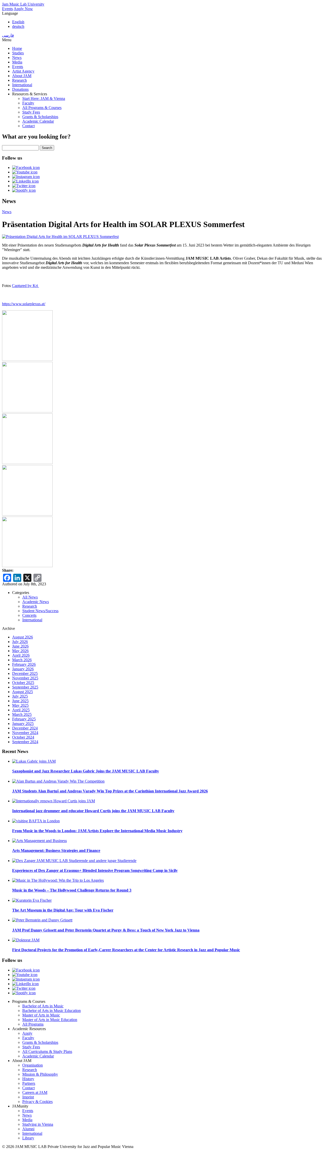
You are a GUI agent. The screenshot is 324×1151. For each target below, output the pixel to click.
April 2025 (21, 710)
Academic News (35, 602)
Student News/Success (40, 611)
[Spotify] (24, 190)
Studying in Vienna (37, 1124)
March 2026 (22, 660)
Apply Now (23, 9)
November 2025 (25, 678)
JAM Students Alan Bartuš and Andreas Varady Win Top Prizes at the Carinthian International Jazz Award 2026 (110, 791)
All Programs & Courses (42, 107)
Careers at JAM (34, 1092)
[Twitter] (23, 186)
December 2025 (25, 673)
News (17, 57)
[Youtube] (24, 172)
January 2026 (23, 669)
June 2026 (20, 646)
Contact (28, 126)
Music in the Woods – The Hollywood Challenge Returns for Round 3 (71, 890)
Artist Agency (23, 71)
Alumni (28, 1129)
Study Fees (31, 112)
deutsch (18, 26)
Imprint (28, 1097)
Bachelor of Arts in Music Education (51, 1010)
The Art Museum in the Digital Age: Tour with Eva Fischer (62, 910)
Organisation (32, 1065)
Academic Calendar (38, 121)
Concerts (29, 615)
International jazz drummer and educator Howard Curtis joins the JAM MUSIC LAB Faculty (93, 811)
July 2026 (20, 641)
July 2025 (20, 696)
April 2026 (21, 655)
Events (7, 9)
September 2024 (25, 742)
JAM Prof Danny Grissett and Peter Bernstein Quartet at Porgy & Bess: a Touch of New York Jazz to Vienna (105, 930)
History (28, 1079)
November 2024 (25, 733)
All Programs (33, 1024)
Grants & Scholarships (40, 117)
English (18, 22)
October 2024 (23, 737)
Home (17, 48)
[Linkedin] (25, 181)
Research (19, 80)
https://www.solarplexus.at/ (23, 304)
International (22, 85)
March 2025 (22, 714)
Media (17, 62)
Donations (20, 89)
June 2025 (20, 701)
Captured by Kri (25, 285)
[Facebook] (26, 167)
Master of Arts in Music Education (49, 1019)
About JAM (21, 76)
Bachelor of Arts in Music (43, 1006)
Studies (18, 53)
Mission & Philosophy (40, 1074)
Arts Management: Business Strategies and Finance (56, 850)
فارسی (8, 35)
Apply (27, 1033)
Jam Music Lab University (23, 4)
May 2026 (20, 651)
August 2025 (22, 692)
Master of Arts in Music (41, 1015)
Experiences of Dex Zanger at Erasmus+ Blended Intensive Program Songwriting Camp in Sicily (95, 870)
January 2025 (23, 723)
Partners (28, 1083)
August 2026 (22, 637)
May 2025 (20, 705)
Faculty (28, 103)
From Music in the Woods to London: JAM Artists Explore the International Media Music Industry (97, 831)
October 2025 (23, 682)
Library (28, 1138)
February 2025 (24, 719)
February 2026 (24, 664)
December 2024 (25, 728)
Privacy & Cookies (37, 1101)
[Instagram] (26, 176)
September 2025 (25, 687)
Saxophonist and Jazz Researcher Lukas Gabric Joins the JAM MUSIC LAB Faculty (85, 771)
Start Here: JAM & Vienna (43, 98)
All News (30, 597)
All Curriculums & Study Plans (47, 1051)
